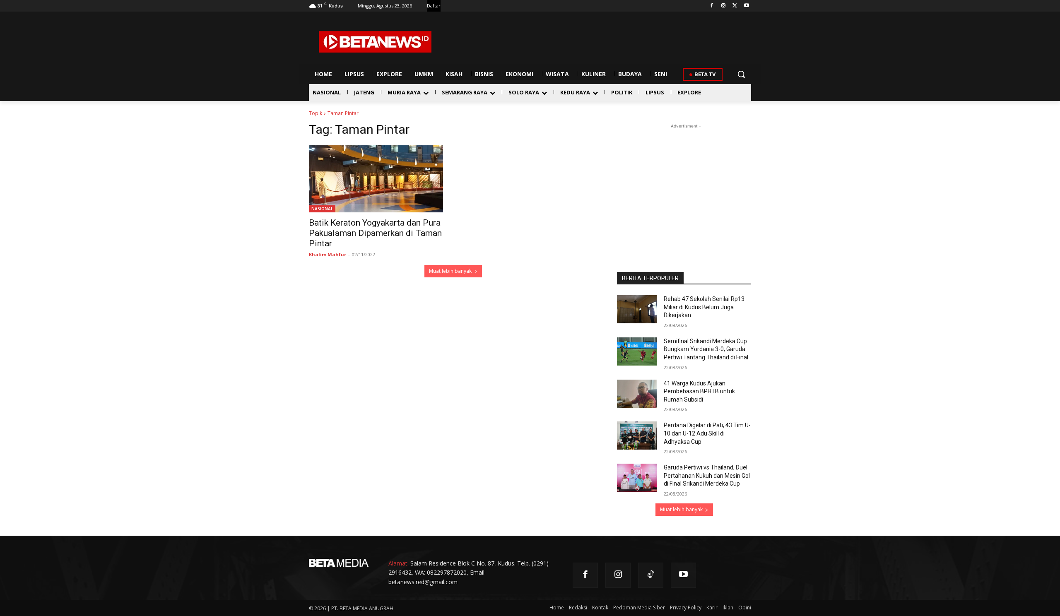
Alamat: (398, 563)
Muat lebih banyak (450, 270)
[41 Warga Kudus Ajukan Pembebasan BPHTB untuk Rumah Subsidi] (637, 394)
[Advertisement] (684, 182)
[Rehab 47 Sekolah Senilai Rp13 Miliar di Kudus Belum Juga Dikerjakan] (637, 309)
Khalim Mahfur (327, 254)
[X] (735, 6)
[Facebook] (712, 6)
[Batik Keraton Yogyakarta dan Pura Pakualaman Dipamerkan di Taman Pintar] (376, 178)
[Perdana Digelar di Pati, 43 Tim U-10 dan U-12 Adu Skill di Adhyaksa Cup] (637, 435)
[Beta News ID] (375, 41)
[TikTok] (650, 575)
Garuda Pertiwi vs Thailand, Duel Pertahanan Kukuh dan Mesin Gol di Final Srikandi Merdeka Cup (707, 475)
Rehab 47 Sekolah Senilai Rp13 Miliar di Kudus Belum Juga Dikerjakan (704, 307)
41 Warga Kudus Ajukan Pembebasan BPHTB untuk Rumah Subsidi (699, 391)
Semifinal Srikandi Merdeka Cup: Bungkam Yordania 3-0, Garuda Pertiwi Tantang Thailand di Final (706, 349)
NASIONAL (322, 209)
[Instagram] (723, 6)
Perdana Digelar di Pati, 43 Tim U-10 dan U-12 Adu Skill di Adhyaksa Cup (707, 433)
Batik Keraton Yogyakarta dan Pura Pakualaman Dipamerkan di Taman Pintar (375, 233)
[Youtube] (746, 6)
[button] (741, 74)
